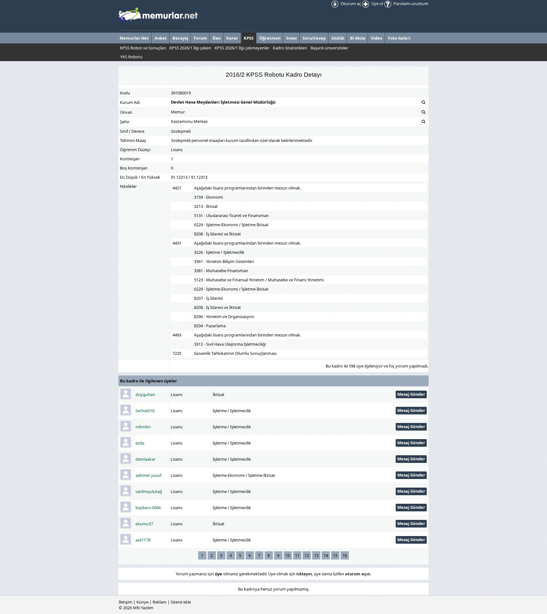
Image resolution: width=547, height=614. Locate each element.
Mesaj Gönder (411, 394)
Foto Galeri (399, 38)
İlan (217, 38)
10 (288, 555)
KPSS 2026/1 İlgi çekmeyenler (242, 48)
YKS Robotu (131, 57)
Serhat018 (144, 410)
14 (326, 555)
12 (307, 555)
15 (335, 555)
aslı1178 (142, 540)
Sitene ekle (181, 602)
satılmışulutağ (148, 491)
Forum (200, 38)
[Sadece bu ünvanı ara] (423, 112)
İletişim (125, 602)
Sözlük (337, 38)
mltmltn (143, 427)
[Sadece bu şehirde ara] (423, 121)
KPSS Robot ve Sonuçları (143, 48)
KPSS (249, 38)
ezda (139, 443)
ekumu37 (144, 524)
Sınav (291, 38)
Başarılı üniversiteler (329, 48)
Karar (232, 38)
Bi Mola (357, 38)
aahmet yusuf (148, 475)
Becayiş (180, 38)
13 (316, 555)
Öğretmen (269, 38)
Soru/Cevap (314, 38)
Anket (160, 38)
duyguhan (145, 394)
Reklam (160, 602)
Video (376, 38)
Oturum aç (350, 3)
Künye (142, 602)
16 (345, 555)
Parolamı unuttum (410, 3)
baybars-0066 (148, 507)
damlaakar (145, 459)
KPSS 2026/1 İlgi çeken (190, 48)
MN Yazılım (143, 608)
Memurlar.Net (134, 38)
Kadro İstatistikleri (290, 48)
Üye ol (376, 3)
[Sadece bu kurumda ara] (423, 102)
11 (297, 555)
